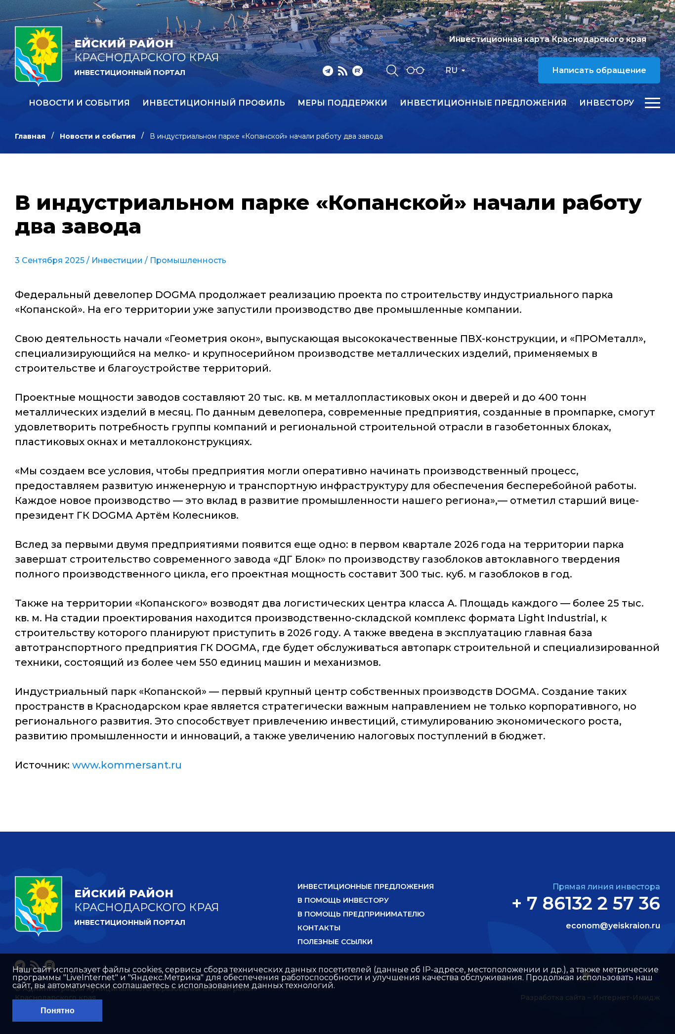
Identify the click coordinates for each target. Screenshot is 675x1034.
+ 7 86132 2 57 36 (585, 903)
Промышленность (188, 260)
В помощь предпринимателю (360, 914)
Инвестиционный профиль (213, 103)
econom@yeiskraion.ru (613, 926)
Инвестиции (117, 260)
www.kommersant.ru (127, 765)
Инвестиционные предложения (483, 103)
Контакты (318, 927)
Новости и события (79, 103)
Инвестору (606, 103)
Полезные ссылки (335, 941)
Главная (30, 136)
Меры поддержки (342, 103)
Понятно (58, 1010)
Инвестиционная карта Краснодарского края (547, 39)
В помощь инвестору (343, 900)
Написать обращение (599, 70)
